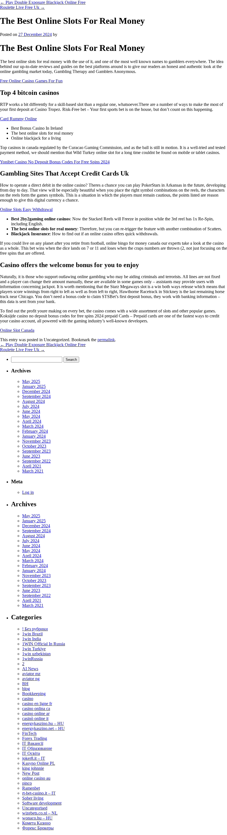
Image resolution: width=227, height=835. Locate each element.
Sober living (32, 798)
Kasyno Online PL (38, 763)
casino (27, 698)
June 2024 (31, 411)
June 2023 (31, 456)
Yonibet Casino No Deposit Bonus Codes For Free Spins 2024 (55, 162)
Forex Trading (34, 738)
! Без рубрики (35, 629)
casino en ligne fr (37, 703)
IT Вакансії (32, 743)
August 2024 (33, 401)
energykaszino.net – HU (43, 728)
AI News (30, 668)
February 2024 (35, 431)
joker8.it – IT (33, 758)
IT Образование (37, 748)
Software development (41, 803)
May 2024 (31, 416)
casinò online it (35, 718)
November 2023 (36, 441)
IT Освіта (31, 753)
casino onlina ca (36, 708)
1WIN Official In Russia (43, 643)
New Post (30, 773)
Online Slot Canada (17, 330)
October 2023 (34, 446)
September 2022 (36, 461)
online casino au (36, 778)
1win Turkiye (34, 648)
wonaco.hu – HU (37, 818)
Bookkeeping (34, 693)
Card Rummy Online (18, 118)
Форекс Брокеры (38, 828)
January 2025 (34, 386)
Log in (28, 492)
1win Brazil (32, 634)
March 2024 (32, 426)
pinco (27, 783)
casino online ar (36, 713)
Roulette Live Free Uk (22, 7)
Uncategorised (34, 808)
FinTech (29, 733)
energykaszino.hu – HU (43, 723)
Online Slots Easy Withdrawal (26, 209)
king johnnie (33, 768)
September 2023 (36, 451)
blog (26, 688)
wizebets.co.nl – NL (40, 813)
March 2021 (32, 471)
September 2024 (36, 396)
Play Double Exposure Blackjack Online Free (43, 2)
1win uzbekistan (36, 653)
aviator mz (31, 673)
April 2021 (31, 466)
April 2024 (31, 421)
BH (25, 683)
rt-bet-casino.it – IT (39, 793)
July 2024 (30, 406)
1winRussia (32, 658)
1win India (31, 638)
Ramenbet (31, 788)
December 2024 (36, 391)
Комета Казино (36, 823)
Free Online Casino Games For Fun (31, 81)
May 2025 (31, 381)
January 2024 (34, 436)
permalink (106, 339)
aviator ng (31, 678)
